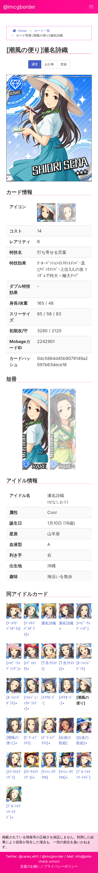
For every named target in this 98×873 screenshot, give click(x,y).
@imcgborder (19, 7)
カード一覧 (42, 31)
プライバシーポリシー (61, 866)
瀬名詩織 (48, 623)
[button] (91, 7)
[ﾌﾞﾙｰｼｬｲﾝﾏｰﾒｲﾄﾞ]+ (13, 811)
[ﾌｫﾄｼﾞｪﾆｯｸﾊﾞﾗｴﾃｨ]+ (31, 703)
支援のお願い (30, 866)
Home (22, 31)
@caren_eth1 (29, 856)
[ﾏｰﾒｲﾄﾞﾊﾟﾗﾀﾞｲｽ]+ (30, 628)
